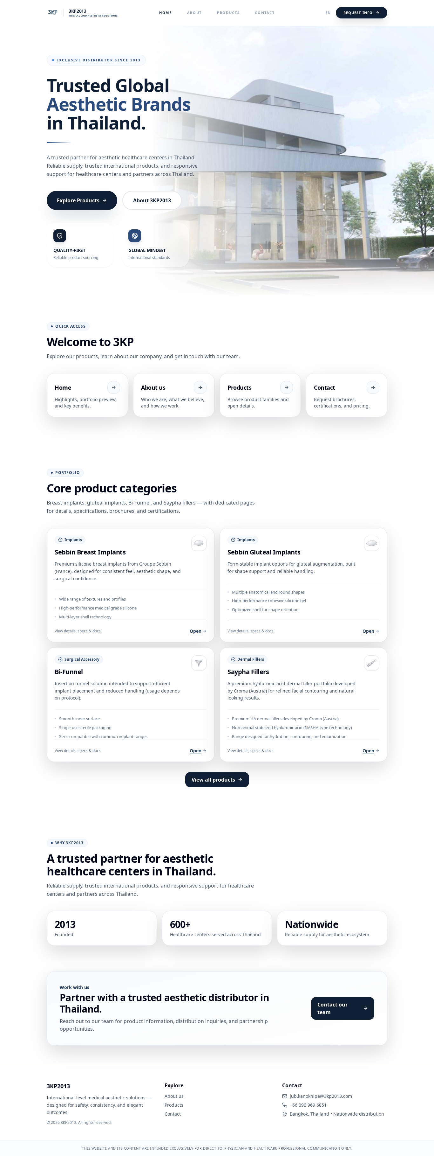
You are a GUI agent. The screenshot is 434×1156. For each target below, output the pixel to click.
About (194, 12)
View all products (213, 779)
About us (174, 1096)
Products (228, 12)
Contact (265, 12)
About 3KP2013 (152, 200)
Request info (358, 12)
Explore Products (78, 200)
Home (165, 12)
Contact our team (332, 1008)
